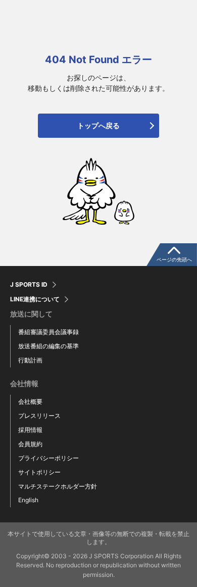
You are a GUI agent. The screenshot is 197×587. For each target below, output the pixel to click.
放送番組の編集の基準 (48, 346)
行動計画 (30, 360)
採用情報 (30, 430)
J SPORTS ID (28, 284)
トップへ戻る (98, 125)
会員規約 (30, 444)
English (28, 500)
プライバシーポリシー (48, 458)
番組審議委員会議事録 (48, 332)
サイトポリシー (39, 472)
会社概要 (30, 401)
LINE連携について (35, 299)
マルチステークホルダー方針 (57, 486)
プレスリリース (39, 415)
